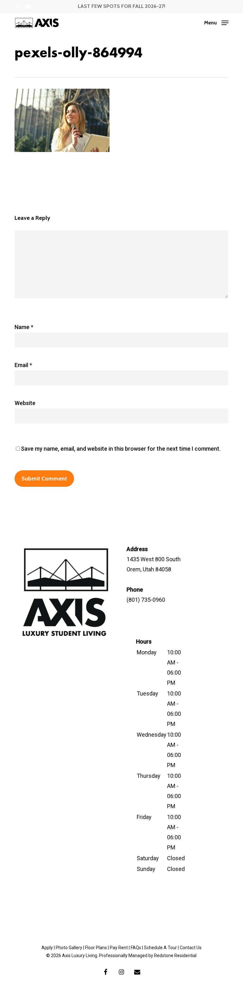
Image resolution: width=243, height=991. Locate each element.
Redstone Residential (175, 955)
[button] (216, 22)
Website (25, 403)
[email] (27, 6)
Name (24, 327)
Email (23, 365)
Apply (47, 947)
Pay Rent (119, 947)
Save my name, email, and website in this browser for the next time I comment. (121, 448)
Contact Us (191, 947)
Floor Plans (96, 947)
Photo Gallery (69, 947)
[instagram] (17, 6)
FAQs (136, 947)
